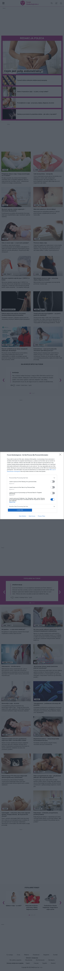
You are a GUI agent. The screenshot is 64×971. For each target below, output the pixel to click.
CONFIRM (20, 510)
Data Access (32, 516)
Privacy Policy (41, 516)
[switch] (52, 481)
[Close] (60, 455)
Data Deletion (22, 516)
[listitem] (32, 478)
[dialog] (32, 485)
